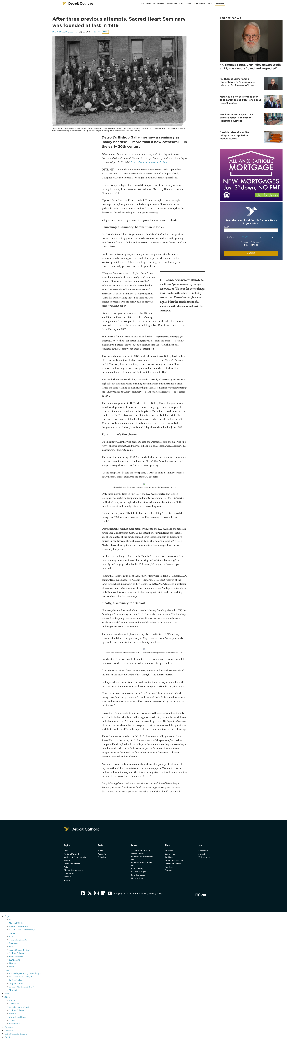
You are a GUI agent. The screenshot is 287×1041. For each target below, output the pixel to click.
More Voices (137, 878)
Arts (66, 867)
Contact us (170, 854)
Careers (168, 870)
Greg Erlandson (16, 983)
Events (148, 3)
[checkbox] (251, 245)
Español (188, 3)
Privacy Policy (245, 237)
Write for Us (204, 857)
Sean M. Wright (138, 872)
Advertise (203, 854)
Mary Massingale (62, 32)
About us (169, 851)
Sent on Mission (16, 956)
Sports (67, 860)
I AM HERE (14, 959)
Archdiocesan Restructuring (22, 929)
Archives (169, 857)
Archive (8, 1037)
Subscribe (220, 3)
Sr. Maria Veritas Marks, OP (142, 858)
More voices (14, 990)
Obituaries (69, 873)
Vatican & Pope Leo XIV (174, 3)
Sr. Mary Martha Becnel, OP (142, 864)
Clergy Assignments (73, 870)
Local (142, 3)
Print (105, 32)
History (96, 32)
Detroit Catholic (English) (15, 1033)
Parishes (169, 867)
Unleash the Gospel (17, 1016)
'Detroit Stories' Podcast (19, 949)
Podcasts (102, 854)
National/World (158, 3)
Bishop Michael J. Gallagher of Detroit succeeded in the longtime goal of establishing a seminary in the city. (144, 487)
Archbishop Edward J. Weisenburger (141, 852)
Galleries (102, 857)
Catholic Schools (72, 864)
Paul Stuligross (138, 875)
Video (100, 851)
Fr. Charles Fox (15, 980)
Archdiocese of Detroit (175, 860)
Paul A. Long (137, 868)
